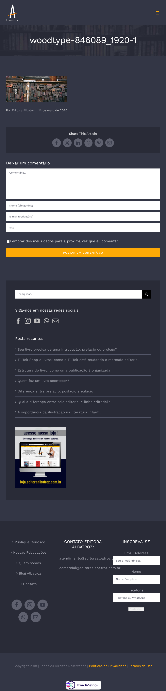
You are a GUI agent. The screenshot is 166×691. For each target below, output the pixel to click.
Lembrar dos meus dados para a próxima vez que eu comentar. (64, 241)
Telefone (136, 590)
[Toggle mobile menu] (158, 13)
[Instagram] (28, 321)
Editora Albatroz (24, 110)
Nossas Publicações (30, 552)
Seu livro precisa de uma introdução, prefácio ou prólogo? (67, 349)
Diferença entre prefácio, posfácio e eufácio (55, 391)
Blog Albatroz (30, 573)
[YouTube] (37, 321)
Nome (136, 571)
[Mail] (55, 321)
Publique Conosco (30, 542)
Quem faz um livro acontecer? (43, 381)
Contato (30, 584)
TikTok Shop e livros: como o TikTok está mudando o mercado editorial (78, 360)
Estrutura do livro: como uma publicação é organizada (64, 370)
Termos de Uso (140, 666)
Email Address (136, 553)
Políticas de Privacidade (107, 666)
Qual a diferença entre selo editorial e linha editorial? (64, 402)
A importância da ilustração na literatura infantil (59, 412)
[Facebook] (18, 321)
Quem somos (30, 563)
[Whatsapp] (46, 321)
